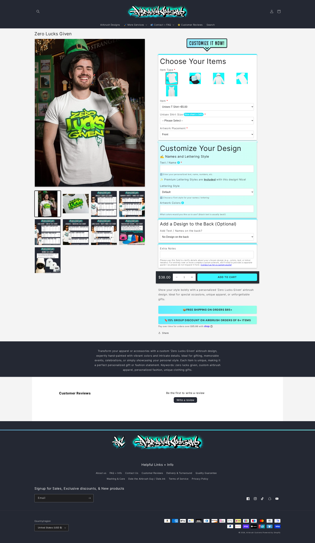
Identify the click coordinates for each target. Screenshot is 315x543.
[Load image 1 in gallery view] (47, 204)
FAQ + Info (116, 473)
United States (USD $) (50, 527)
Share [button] (165, 333)
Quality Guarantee (206, 473)
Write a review (185, 400)
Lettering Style (170, 186)
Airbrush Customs (254, 532)
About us (101, 473)
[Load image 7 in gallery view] (104, 232)
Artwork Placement (173, 128)
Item (163, 100)
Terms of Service (179, 478)
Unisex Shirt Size (171, 114)
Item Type (166, 69)
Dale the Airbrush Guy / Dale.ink (146, 478)
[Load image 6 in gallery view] (76, 232)
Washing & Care (116, 478)
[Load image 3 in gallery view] (104, 204)
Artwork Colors (170, 202)
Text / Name (168, 162)
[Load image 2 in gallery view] (76, 204)
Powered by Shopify (272, 532)
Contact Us (131, 473)
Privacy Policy (200, 478)
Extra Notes (168, 248)
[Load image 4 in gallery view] (132, 204)
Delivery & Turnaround (179, 473)
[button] (38, 11)
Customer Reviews (152, 473)
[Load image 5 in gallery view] (47, 232)
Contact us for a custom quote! (216, 265)
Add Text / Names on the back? (181, 230)
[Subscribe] (89, 498)
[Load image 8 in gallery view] (132, 232)
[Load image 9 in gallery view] (47, 260)
